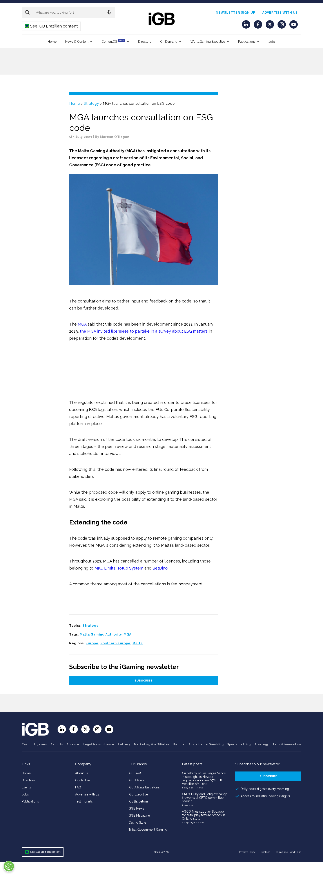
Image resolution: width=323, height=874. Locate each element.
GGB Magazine (139, 815)
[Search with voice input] (109, 12)
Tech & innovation (286, 744)
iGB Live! (135, 773)
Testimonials (84, 801)
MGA (82, 324)
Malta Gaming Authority (101, 634)
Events (26, 787)
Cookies (265, 852)
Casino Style (137, 822)
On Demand (168, 41)
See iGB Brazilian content (51, 26)
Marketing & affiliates (152, 744)
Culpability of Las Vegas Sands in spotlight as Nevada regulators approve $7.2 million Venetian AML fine (204, 778)
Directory (144, 41)
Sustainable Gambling (206, 744)
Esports (57, 744)
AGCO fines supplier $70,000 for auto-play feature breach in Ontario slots (203, 815)
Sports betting (239, 744)
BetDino (160, 568)
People (179, 744)
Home (52, 41)
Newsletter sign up (235, 12)
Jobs (272, 41)
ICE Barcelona (138, 801)
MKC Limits (104, 568)
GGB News (136, 808)
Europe (92, 643)
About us (81, 773)
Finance (73, 744)
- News (198, 787)
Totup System (130, 568)
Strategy (91, 103)
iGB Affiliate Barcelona (144, 787)
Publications (246, 41)
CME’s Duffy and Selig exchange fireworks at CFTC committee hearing (204, 797)
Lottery (124, 744)
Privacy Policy (247, 852)
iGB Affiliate (136, 780)
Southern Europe (115, 643)
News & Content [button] (76, 41)
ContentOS (113, 41)
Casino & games (34, 744)
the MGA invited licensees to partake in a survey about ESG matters (144, 331)
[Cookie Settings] (8, 866)
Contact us (82, 780)
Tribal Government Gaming (148, 829)
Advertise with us (280, 12)
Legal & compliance (98, 744)
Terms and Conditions (288, 852)
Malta (137, 643)
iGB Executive (138, 794)
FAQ (78, 787)
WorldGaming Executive (208, 41)
